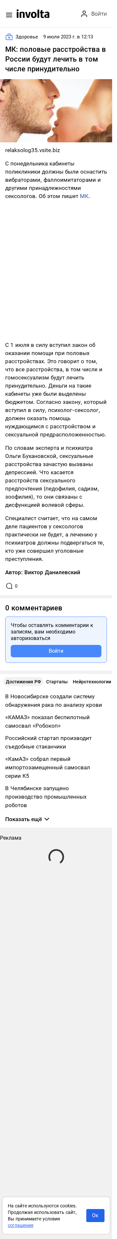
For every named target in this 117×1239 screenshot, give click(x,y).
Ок (95, 1215)
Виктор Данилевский (52, 572)
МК (84, 196)
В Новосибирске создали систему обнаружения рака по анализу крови (53, 700)
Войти (56, 651)
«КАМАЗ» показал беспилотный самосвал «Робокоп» (47, 721)
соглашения (20, 1225)
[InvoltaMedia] (33, 13)
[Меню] (9, 15)
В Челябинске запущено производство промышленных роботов (45, 796)
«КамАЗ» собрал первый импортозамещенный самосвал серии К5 (47, 767)
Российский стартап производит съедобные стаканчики (48, 742)
